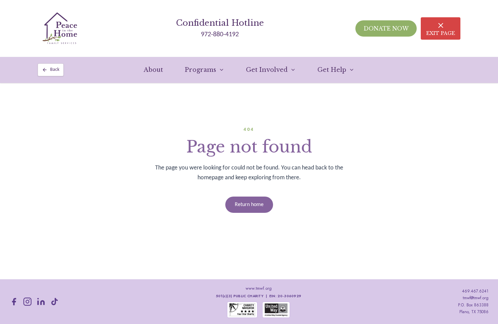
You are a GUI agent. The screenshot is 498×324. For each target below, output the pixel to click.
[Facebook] (13, 301)
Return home (249, 204)
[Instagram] (27, 301)
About (153, 70)
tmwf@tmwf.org (476, 298)
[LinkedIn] (41, 301)
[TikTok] (54, 301)
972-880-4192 (220, 34)
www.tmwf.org (259, 288)
